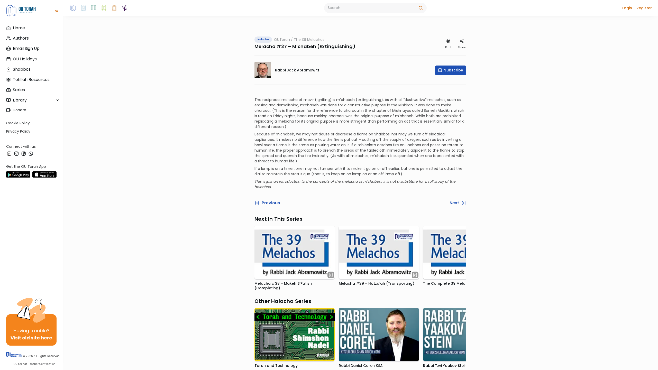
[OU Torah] (73, 8)
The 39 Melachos (309, 39)
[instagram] (16, 153)
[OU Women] (124, 8)
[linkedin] (9, 153)
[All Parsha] (104, 8)
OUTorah (282, 39)
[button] (627, 8)
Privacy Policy (18, 131)
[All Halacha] (93, 8)
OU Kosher (20, 364)
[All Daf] (114, 8)
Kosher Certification (43, 364)
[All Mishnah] (83, 8)
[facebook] (24, 153)
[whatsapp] (31, 153)
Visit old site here (31, 338)
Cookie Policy (18, 123)
